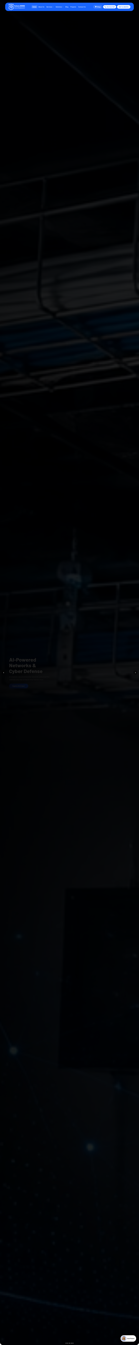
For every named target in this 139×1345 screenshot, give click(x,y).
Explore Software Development (23, 686)
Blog (66, 7)
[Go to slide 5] (72, 1343)
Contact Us (82, 7)
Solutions (59, 7)
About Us (41, 7)
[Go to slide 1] (66, 1343)
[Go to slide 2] (67, 1343)
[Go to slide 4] (71, 1343)
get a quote (124, 7)
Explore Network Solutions (21, 689)
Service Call (111, 7)
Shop (99, 7)
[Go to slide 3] (69, 1343)
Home (34, 7)
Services (49, 7)
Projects (73, 7)
